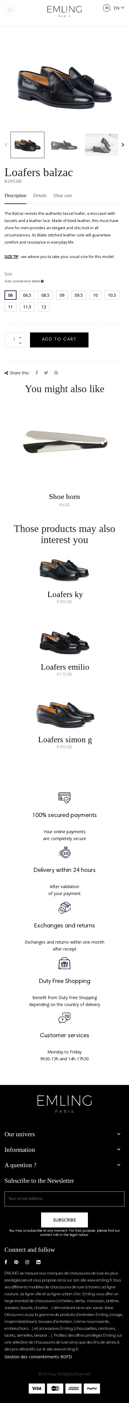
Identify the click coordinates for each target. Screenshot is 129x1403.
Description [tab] (15, 195)
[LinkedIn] (38, 1262)
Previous (6, 145)
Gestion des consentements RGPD (38, 1356)
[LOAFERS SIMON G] (64, 714)
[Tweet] (46, 373)
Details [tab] (39, 195)
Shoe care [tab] (62, 195)
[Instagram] (27, 1262)
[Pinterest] (56, 373)
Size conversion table (22, 281)
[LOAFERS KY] (64, 569)
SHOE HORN (64, 496)
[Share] (36, 373)
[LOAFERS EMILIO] (64, 641)
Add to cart (59, 340)
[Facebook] (5, 1262)
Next (123, 145)
